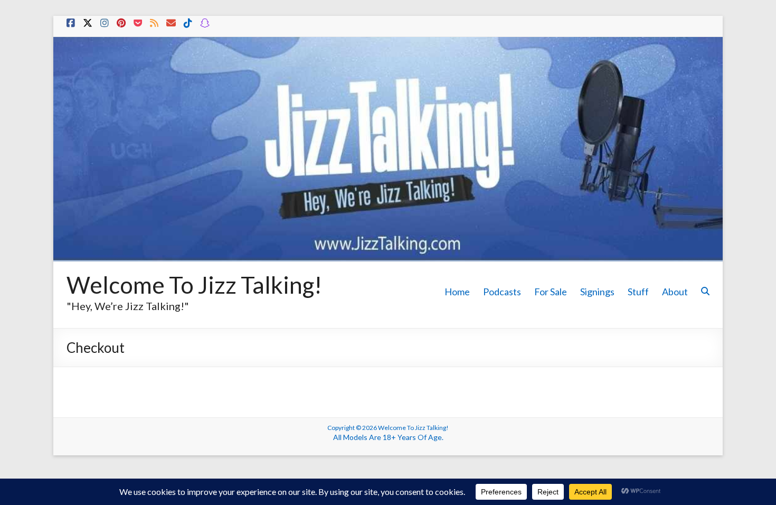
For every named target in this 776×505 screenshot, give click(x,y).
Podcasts (502, 291)
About (675, 291)
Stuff (638, 291)
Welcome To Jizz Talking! (194, 284)
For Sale (550, 291)
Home (457, 291)
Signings (597, 291)
